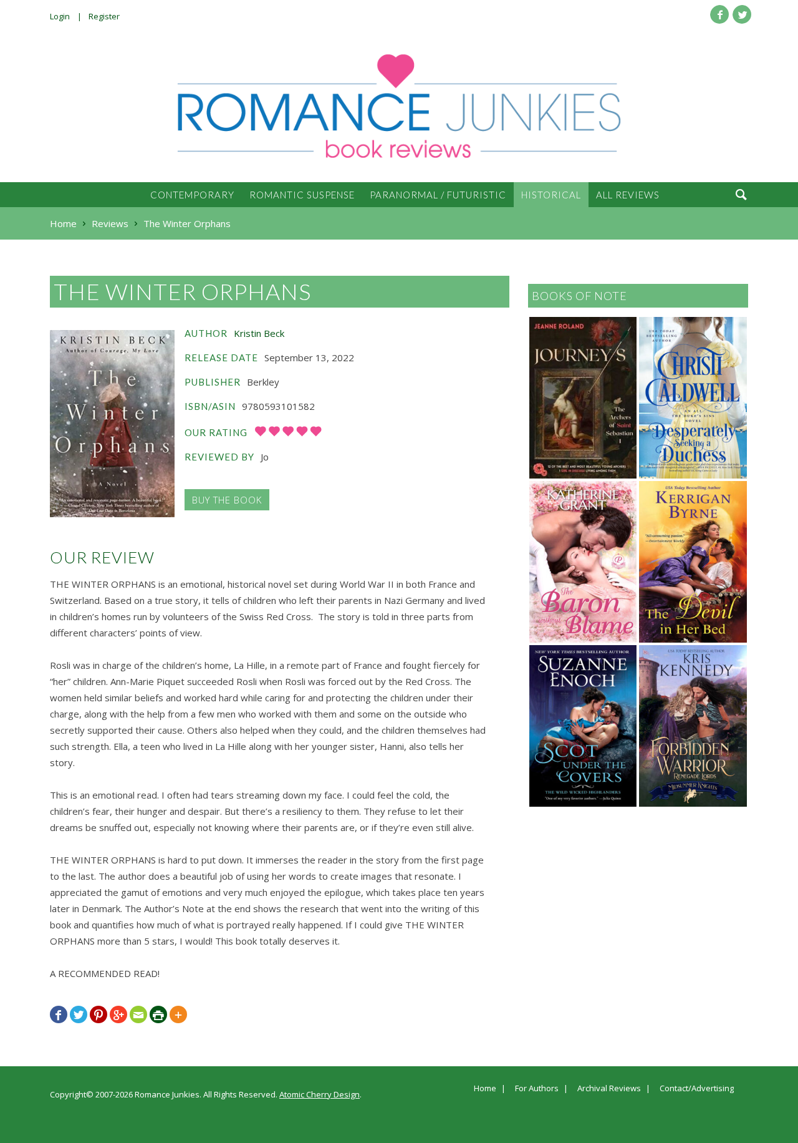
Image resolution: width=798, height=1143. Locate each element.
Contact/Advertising (697, 1089)
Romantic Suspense (302, 194)
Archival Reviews (609, 1089)
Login (60, 16)
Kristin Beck (259, 333)
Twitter (742, 14)
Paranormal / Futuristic (438, 194)
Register (104, 16)
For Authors (537, 1089)
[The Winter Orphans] (112, 423)
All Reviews (628, 194)
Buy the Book (227, 500)
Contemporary (192, 194)
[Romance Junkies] (399, 106)
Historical (551, 194)
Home (485, 1089)
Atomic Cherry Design (319, 1094)
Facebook (719, 14)
